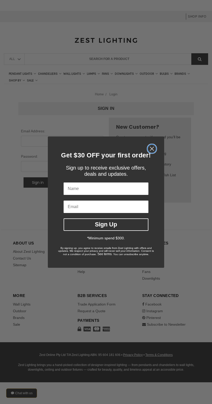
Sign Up (106, 224)
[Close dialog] (151, 148)
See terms (104, 254)
